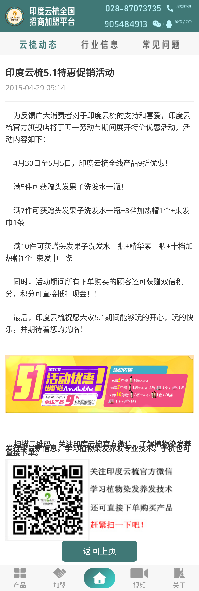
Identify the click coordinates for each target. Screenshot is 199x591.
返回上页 (99, 551)
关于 (179, 585)
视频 (139, 585)
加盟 (59, 585)
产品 (19, 585)
